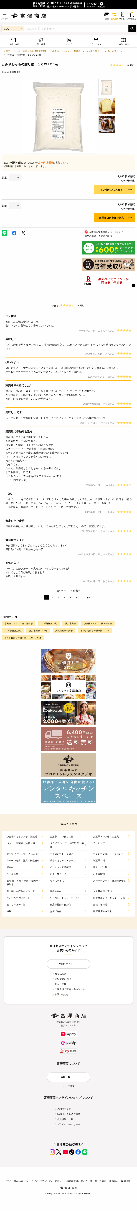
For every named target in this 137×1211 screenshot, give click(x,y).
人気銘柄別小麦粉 (64, 630)
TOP (8, 1181)
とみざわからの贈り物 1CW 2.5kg (22, 637)
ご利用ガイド (64, 1108)
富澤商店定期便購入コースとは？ (104, 232)
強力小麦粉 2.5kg (38, 630)
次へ (89, 597)
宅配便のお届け (63, 978)
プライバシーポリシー (69, 1124)
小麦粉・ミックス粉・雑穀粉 (66, 51)
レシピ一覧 (32, 1181)
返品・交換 (60, 984)
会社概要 (70, 1085)
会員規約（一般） (66, 1119)
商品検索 (18, 1181)
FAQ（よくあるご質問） (70, 1114)
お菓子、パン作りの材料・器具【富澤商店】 (25, 51)
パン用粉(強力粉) (94, 51)
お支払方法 (60, 973)
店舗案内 (114, 1181)
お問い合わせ (62, 994)
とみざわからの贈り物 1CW (95, 630)
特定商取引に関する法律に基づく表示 (86, 1181)
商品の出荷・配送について (99, 235)
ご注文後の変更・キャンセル (70, 989)
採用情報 (126, 1181)
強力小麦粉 (113, 51)
